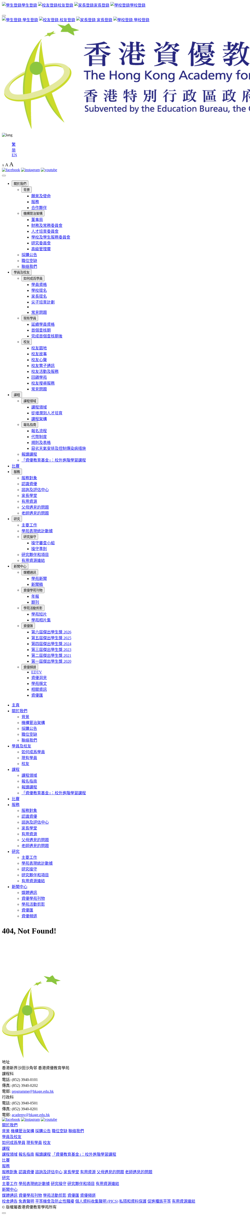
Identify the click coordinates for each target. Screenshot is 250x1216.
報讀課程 (29, 454)
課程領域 (29, 401)
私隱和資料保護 (132, 1201)
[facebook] (11, 170)
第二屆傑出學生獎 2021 (51, 655)
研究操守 (29, 537)
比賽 (16, 466)
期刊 (35, 602)
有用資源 (29, 501)
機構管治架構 (32, 213)
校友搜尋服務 (43, 383)
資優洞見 (39, 678)
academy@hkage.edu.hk (31, 1115)
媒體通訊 (29, 572)
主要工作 (29, 525)
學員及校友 (22, 272)
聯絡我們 (29, 266)
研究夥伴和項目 (35, 555)
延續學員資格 (43, 324)
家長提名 (39, 296)
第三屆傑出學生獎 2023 (51, 650)
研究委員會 (41, 243)
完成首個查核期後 (46, 336)
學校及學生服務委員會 (50, 237)
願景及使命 (41, 196)
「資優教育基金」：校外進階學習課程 (53, 460)
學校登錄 (141, 20)
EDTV (36, 672)
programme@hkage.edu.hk (33, 1091)
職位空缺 (29, 261)
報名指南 (29, 425)
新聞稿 (37, 584)
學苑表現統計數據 (37, 531)
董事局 (37, 220)
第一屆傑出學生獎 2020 (51, 661)
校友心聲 (39, 360)
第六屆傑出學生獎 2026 (51, 632)
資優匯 (28, 626)
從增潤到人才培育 (46, 413)
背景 (26, 190)
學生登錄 (29, 20)
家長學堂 (29, 495)
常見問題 (39, 312)
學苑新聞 (39, 579)
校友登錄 (67, 20)
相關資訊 (39, 689)
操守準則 (39, 549)
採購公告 (29, 255)
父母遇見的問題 (35, 507)
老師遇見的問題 (35, 513)
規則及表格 (41, 442)
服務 (35, 202)
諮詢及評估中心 (35, 490)
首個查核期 (41, 330)
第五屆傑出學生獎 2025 (51, 638)
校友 (26, 342)
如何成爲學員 (32, 278)
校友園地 (39, 348)
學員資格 (39, 285)
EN (14, 155)
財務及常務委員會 (46, 225)
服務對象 (29, 478)
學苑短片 (39, 614)
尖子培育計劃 (43, 302)
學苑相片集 (41, 620)
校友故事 (39, 354)
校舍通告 (10, 1201)
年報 (35, 596)
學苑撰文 (39, 683)
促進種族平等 (159, 1201)
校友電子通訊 (43, 366)
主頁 (16, 705)
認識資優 (29, 484)
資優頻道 (29, 667)
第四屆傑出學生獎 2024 (51, 644)
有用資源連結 (33, 560)
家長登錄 (104, 20)
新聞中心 (20, 566)
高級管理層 (41, 249)
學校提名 (39, 290)
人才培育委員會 (45, 231)
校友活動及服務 (45, 371)
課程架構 (39, 419)
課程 (17, 395)
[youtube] (49, 170)
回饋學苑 (39, 377)
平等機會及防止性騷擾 (54, 1201)
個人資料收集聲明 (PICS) (96, 1201)
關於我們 (20, 184)
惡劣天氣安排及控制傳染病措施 (58, 448)
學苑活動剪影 (32, 608)
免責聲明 (26, 1201)
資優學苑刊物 (32, 590)
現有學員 (29, 318)
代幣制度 (39, 437)
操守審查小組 (43, 543)
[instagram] (30, 170)
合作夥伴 (39, 208)
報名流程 (39, 431)
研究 (17, 519)
